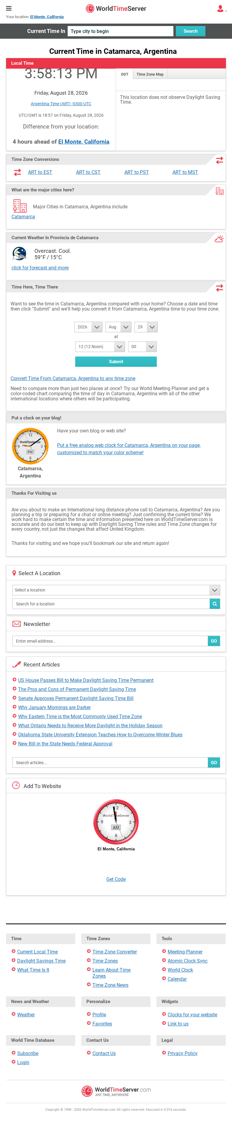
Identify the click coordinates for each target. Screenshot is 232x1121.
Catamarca (23, 217)
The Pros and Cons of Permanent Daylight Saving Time (77, 689)
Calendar (177, 979)
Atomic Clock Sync (188, 961)
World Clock (180, 970)
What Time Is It (33, 970)
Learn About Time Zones (111, 973)
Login (23, 1062)
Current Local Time (37, 952)
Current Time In (46, 31)
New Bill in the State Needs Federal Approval (65, 744)
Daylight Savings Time (41, 961)
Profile (99, 1015)
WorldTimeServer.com (116, 8)
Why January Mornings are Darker (54, 707)
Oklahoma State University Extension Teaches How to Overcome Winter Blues (100, 735)
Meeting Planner (185, 952)
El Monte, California (83, 141)
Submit (116, 361)
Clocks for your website (192, 1015)
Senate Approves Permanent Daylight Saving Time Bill (76, 698)
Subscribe (27, 1053)
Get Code (116, 879)
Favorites (102, 1024)
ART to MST (185, 172)
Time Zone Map (150, 74)
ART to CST (88, 172)
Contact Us (104, 1053)
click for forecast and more (40, 268)
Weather (26, 1015)
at (116, 336)
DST (124, 74)
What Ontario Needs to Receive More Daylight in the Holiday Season (90, 725)
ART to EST (40, 172)
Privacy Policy (183, 1053)
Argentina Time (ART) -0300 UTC (61, 103)
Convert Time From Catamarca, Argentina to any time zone (73, 378)
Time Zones (105, 961)
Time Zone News (110, 985)
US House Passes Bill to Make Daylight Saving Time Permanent (85, 680)
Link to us (178, 1024)
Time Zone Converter (114, 952)
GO (214, 641)
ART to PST (136, 172)
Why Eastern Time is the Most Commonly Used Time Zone (80, 716)
